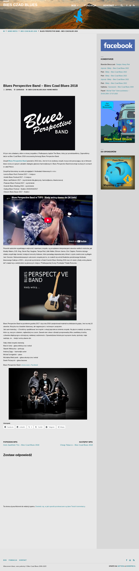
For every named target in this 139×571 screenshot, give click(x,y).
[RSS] (134, 5)
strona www (25, 365)
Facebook (34, 365)
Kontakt (23, 560)
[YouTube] (130, 5)
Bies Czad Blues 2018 (29, 31)
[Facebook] (126, 5)
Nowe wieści (13, 31)
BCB (5, 560)
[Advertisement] (48, 58)
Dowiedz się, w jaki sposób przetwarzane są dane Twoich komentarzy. (60, 506)
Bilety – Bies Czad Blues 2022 (118, 68)
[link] (121, 5)
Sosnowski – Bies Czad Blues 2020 (121, 87)
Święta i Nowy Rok (123, 64)
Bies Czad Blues (20, 5)
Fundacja (13, 560)
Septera (120, 566)
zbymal (103, 68)
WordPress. (131, 566)
